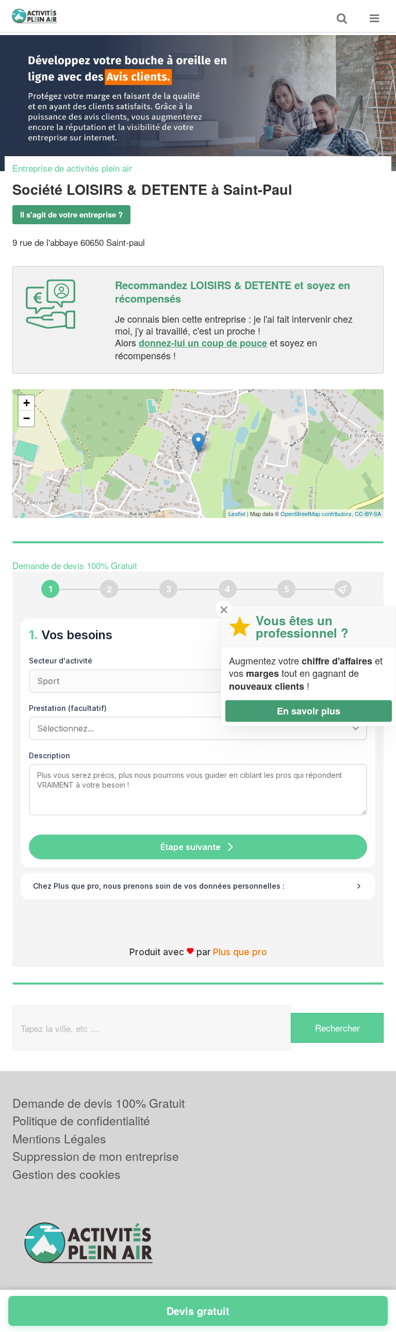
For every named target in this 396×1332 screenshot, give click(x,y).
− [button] (26, 418)
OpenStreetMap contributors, (317, 513)
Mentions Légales (59, 1138)
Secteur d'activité (60, 660)
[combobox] (194, 728)
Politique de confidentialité (81, 1120)
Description (49, 755)
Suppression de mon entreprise (95, 1155)
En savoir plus (308, 711)
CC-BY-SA (368, 513)
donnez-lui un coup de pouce (203, 342)
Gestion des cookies (66, 1174)
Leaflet (236, 513)
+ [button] (26, 402)
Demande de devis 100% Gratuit (98, 1102)
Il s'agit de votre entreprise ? (71, 214)
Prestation (68, 708)
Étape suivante (190, 847)
